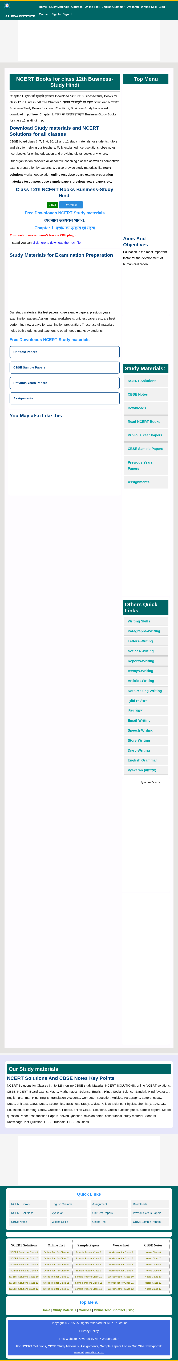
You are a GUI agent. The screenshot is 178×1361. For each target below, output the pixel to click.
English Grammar (113, 6)
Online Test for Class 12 (56, 1288)
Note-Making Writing (145, 691)
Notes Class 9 (153, 1270)
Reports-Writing (141, 661)
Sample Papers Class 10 (88, 1276)
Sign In (56, 14)
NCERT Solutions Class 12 (24, 1288)
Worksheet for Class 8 (121, 1264)
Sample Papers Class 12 (88, 1288)
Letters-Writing (140, 641)
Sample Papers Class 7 (88, 1258)
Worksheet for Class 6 (121, 1252)
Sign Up (68, 14)
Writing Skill (149, 6)
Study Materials (59, 6)
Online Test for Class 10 (56, 1276)
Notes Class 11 (153, 1282)
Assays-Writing (140, 671)
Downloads (140, 1204)
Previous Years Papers (147, 1213)
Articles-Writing (141, 681)
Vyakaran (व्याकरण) (142, 770)
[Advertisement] (89, 36)
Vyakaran (133, 6)
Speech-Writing (140, 730)
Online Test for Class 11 (56, 1282)
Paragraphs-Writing (144, 631)
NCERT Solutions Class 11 (23, 1282)
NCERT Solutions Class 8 (24, 1264)
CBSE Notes (19, 1221)
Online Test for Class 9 (56, 1270)
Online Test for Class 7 (56, 1258)
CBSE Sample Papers (147, 1221)
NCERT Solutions (22, 1213)
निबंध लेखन (135, 711)
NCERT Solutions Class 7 (24, 1258)
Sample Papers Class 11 (88, 1282)
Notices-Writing (141, 651)
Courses (77, 6)
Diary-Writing (139, 750)
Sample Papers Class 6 (88, 1252)
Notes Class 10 (153, 1276)
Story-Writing (139, 740)
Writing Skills (139, 621)
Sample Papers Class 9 (88, 1270)
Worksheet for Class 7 (121, 1258)
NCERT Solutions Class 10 (24, 1276)
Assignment (99, 1204)
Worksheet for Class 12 (121, 1288)
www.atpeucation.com (89, 1352)
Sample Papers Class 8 (88, 1264)
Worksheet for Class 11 (121, 1282)
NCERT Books (20, 1204)
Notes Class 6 (153, 1252)
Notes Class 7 (153, 1258)
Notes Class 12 (153, 1288)
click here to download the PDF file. (57, 242)
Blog (162, 6)
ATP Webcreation (107, 1339)
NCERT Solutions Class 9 (24, 1270)
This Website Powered (74, 1339)
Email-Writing (139, 720)
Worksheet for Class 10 (121, 1276)
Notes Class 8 (153, 1264)
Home (43, 6)
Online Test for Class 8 (56, 1264)
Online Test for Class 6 (56, 1252)
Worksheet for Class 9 (121, 1270)
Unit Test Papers (102, 1213)
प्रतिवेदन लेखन (137, 701)
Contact (44, 14)
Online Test (92, 6)
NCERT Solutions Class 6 (24, 1252)
